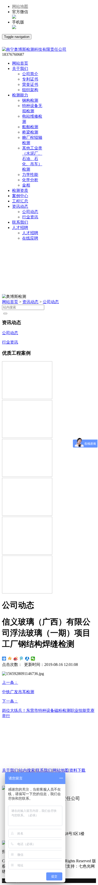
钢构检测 (30, 100)
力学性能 (30, 174)
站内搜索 (27, 770)
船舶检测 (30, 127)
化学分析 (30, 180)
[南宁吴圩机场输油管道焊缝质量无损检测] (27, 514)
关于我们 (10, 770)
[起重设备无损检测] (27, 475)
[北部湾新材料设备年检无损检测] (27, 592)
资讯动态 (30, 302)
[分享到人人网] (27, 659)
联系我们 (44, 770)
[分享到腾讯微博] (21, 659)
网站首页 (10, 302)
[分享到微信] (33, 659)
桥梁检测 (30, 132)
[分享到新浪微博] (16, 659)
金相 (26, 185)
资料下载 (77, 770)
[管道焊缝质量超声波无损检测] (27, 436)
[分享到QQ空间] (10, 659)
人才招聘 (30, 233)
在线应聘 (30, 238)
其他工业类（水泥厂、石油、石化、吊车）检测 (32, 158)
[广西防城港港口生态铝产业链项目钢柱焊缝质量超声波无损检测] (27, 398)
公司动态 (30, 212)
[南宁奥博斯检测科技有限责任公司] (34, 49)
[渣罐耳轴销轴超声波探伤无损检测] (27, 553)
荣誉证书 (30, 84)
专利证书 (30, 79)
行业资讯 (30, 217)
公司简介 (30, 74)
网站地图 (20, 6)
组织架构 (30, 90)
